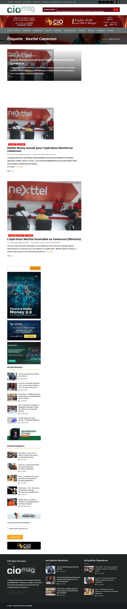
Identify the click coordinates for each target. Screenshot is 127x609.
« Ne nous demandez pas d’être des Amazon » (28, 375)
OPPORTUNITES (36, 2)
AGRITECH (48, 30)
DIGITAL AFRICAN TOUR (55, 2)
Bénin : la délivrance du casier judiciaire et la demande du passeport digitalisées (28, 478)
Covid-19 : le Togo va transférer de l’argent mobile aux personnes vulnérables (28, 467)
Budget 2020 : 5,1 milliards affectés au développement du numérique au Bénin (28, 502)
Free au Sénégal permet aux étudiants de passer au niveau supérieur (80, 8)
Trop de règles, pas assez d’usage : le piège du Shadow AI (28, 419)
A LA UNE (11, 235)
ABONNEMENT (101, 30)
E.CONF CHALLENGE (67, 2)
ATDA (74, 2)
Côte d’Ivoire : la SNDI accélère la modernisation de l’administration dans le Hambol (29, 396)
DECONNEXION (17, 2)
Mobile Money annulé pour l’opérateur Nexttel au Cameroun (40, 149)
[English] (115, 2)
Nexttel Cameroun (50, 154)
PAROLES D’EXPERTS (70, 30)
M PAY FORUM (45, 2)
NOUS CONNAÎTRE (26, 2)
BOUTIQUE (91, 30)
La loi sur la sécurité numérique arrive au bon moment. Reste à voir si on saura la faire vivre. (28, 385)
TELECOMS (21, 144)
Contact (111, 30)
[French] (118, 2)
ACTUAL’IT (17, 30)
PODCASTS (82, 30)
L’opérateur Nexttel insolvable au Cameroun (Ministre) (44, 239)
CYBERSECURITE (37, 30)
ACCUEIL (9, 30)
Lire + (9, 171)
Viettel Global (56, 242)
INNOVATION (26, 30)
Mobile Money (40, 154)
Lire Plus (19, 167)
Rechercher (35, 268)
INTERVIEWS (57, 30)
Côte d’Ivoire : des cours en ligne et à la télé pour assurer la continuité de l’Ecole (28, 455)
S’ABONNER (10, 2)
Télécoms (49, 242)
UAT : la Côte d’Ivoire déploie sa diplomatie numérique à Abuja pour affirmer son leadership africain (28, 408)
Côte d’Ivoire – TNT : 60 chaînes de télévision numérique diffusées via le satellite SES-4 (28, 490)
